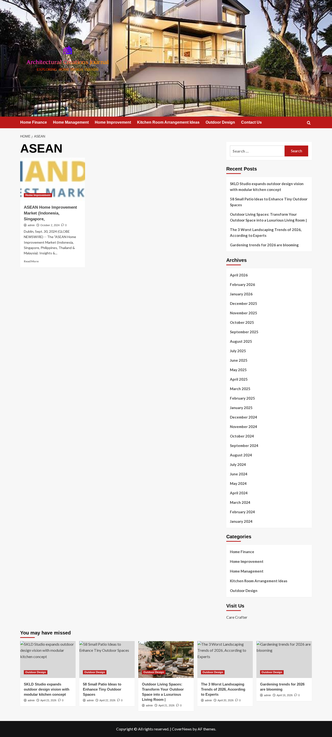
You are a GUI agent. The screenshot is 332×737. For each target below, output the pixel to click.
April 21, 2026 (166, 705)
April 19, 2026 (285, 695)
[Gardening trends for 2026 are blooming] (284, 659)
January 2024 (241, 521)
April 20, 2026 (226, 700)
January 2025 (241, 407)
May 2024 (238, 483)
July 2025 (238, 351)
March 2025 (240, 388)
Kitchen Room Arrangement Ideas (168, 122)
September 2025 (244, 332)
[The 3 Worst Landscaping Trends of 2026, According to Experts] (225, 659)
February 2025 (242, 398)
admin (31, 225)
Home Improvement (113, 122)
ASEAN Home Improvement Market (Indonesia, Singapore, (50, 213)
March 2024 (240, 502)
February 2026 (242, 284)
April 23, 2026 (48, 700)
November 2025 (243, 313)
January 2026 (241, 294)
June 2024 (238, 474)
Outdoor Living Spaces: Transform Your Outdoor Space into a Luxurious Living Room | (268, 217)
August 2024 (241, 455)
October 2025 (242, 322)
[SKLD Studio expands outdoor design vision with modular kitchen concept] (48, 659)
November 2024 (243, 426)
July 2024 (238, 464)
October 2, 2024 (50, 225)
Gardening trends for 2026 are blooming (264, 245)
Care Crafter (236, 617)
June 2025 (238, 360)
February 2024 (242, 512)
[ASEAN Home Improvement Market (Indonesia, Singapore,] (52, 179)
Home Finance (33, 122)
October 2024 (242, 436)
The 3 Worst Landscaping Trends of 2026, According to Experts (265, 232)
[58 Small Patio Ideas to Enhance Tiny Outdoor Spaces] (107, 659)
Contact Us (251, 122)
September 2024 (244, 445)
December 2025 (243, 303)
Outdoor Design (220, 122)
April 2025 (239, 379)
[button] (309, 123)
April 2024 (239, 493)
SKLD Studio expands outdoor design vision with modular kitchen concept (267, 186)
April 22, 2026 (107, 700)
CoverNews (182, 729)
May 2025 (238, 370)
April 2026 (239, 275)
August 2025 (241, 341)
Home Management (71, 122)
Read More (31, 261)
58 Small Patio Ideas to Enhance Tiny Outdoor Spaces (268, 202)
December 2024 (243, 417)
